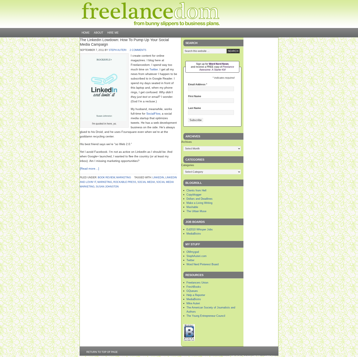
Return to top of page (102, 352)
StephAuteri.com (196, 256)
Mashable (192, 207)
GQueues (192, 290)
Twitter (153, 69)
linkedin (158, 177)
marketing (123, 177)
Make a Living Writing (199, 202)
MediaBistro (193, 233)
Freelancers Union (197, 282)
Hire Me (113, 32)
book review (106, 177)
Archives (186, 141)
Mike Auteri (193, 303)
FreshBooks (193, 286)
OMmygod (192, 251)
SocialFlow (153, 113)
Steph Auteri (117, 50)
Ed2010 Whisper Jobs (199, 229)
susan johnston (107, 186)
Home (86, 32)
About (98, 32)
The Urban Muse (196, 211)
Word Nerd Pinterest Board (202, 264)
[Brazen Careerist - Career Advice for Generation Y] (189, 340)
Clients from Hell (196, 190)
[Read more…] (89, 168)
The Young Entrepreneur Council (205, 315)
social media (146, 182)
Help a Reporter (195, 295)
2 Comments (138, 50)
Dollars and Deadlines (199, 198)
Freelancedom (151, 14)
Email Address (197, 84)
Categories (187, 165)
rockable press (124, 182)
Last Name (194, 108)
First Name (194, 96)
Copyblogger (193, 194)
